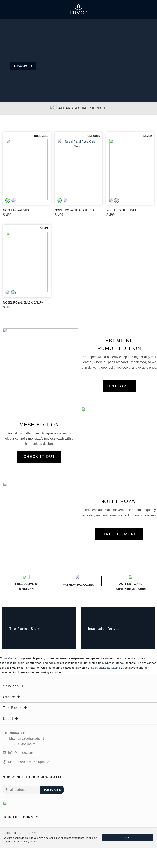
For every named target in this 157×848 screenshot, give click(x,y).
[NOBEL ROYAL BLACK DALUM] (27, 262)
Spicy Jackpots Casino (105, 667)
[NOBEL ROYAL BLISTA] (130, 169)
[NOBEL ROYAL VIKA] (27, 169)
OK (127, 837)
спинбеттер (10, 658)
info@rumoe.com (20, 752)
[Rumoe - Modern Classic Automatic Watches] (78, 9)
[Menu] (7, 9)
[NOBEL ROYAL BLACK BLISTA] (78, 169)
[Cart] (150, 8)
